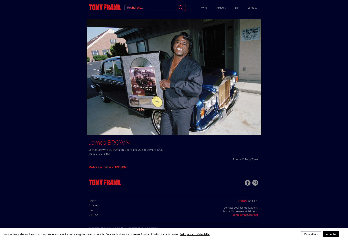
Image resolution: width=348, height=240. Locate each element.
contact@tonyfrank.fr (245, 214)
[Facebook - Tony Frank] (247, 183)
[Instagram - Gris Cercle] (255, 183)
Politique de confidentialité (195, 234)
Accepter (331, 234)
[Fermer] (343, 234)
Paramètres (311, 234)
